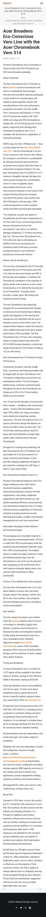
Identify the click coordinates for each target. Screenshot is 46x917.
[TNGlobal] (7, 3)
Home (23, 18)
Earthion (12, 87)
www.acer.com (34, 700)
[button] (41, 3)
